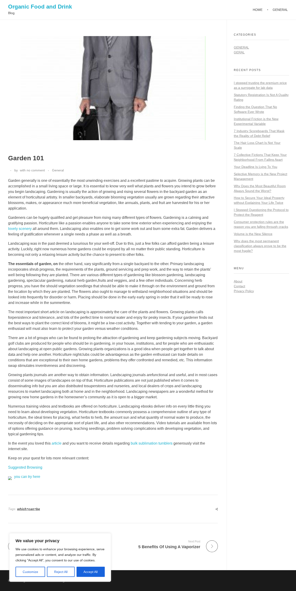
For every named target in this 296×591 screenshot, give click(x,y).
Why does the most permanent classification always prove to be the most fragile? (260, 246)
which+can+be (28, 509)
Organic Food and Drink (40, 6)
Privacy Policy (244, 291)
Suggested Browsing (25, 467)
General (58, 170)
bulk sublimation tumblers (152, 443)
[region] (60, 557)
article (57, 443)
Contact (239, 286)
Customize (30, 572)
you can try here (27, 477)
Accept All (90, 572)
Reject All (61, 572)
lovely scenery (20, 229)
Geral (239, 52)
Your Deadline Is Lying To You (255, 167)
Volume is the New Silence (253, 234)
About (238, 281)
